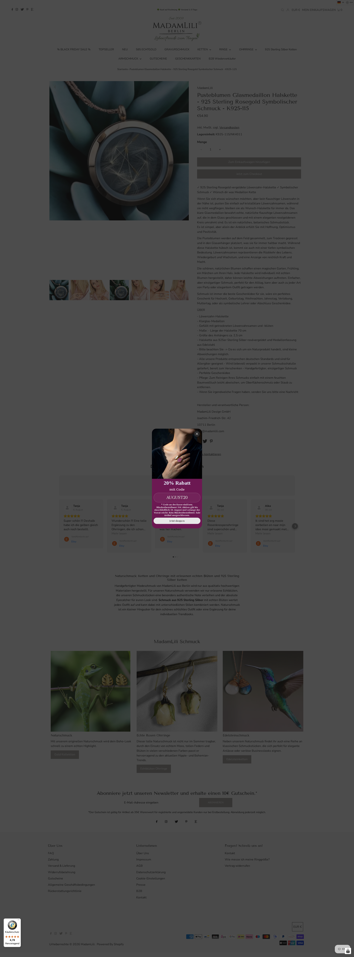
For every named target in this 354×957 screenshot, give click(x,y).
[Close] (197, 434)
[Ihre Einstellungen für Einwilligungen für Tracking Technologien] (348, 951)
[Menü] (18, 920)
